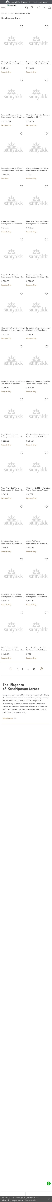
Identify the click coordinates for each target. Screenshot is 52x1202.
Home (4, 13)
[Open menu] (3, 7)
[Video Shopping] (32, 7)
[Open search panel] (26, 7)
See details (30, 1200)
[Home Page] (14, 7)
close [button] (49, 1199)
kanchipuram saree (14, 698)
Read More (8, 718)
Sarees (11, 13)
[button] (43, 7)
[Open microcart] (49, 7)
